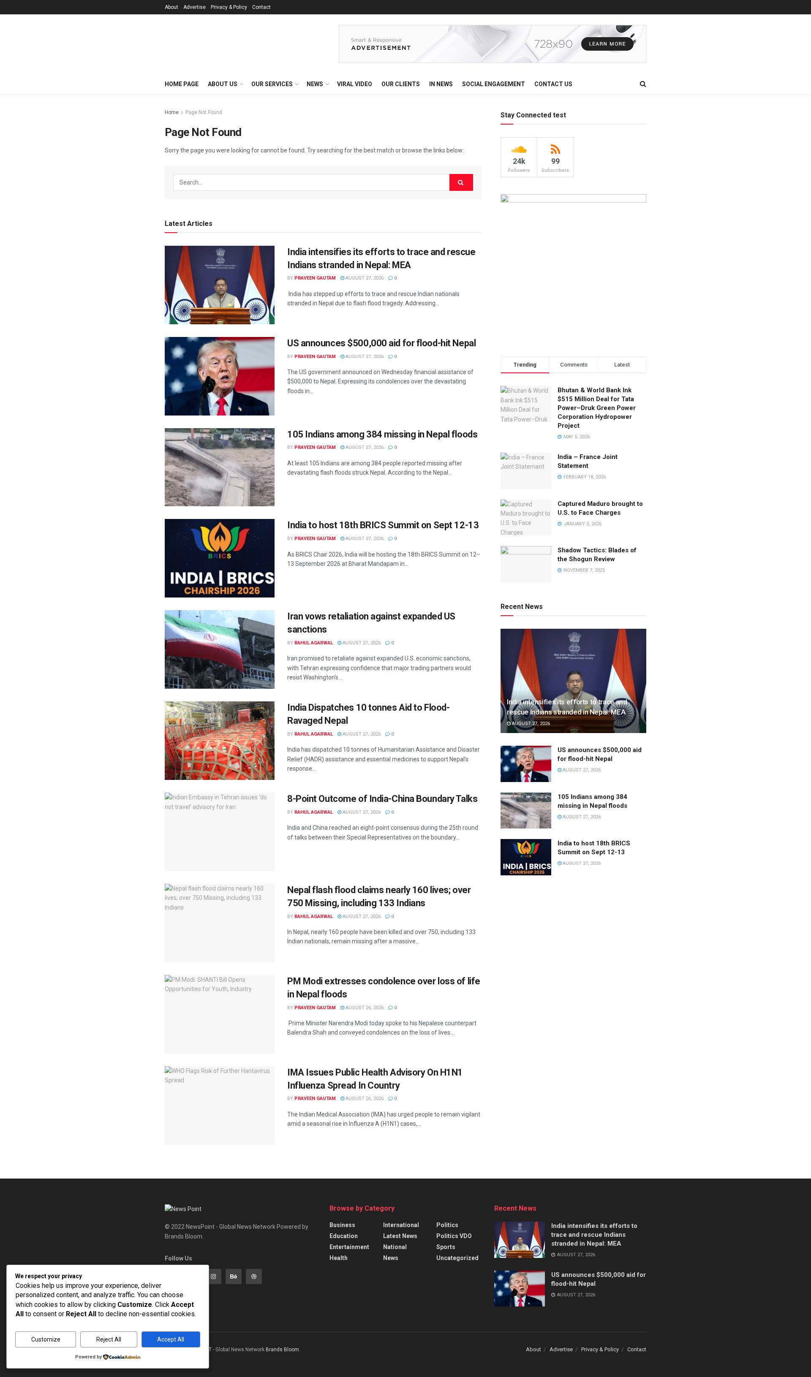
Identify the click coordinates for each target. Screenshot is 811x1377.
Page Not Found (203, 112)
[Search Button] (643, 84)
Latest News (400, 1236)
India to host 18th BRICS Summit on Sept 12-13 (383, 525)
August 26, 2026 (364, 1007)
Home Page (182, 84)
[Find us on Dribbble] (254, 1276)
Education (343, 1236)
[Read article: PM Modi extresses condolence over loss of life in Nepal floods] (220, 1014)
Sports (445, 1247)
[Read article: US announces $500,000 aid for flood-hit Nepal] (220, 376)
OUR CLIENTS (400, 84)
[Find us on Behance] (234, 1276)
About (171, 7)
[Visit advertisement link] (492, 44)
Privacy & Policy (229, 7)
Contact (261, 7)
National (395, 1247)
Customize (45, 1339)
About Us (222, 84)
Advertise (194, 7)
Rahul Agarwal (313, 643)
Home (172, 112)
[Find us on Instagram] (213, 1276)
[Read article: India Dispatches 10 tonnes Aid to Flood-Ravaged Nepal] (220, 740)
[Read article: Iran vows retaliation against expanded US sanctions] (220, 649)
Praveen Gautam (315, 278)
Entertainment (349, 1247)
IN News (441, 84)
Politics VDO (454, 1236)
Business (342, 1225)
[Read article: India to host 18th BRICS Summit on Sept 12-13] (220, 558)
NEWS (315, 84)
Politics (447, 1225)
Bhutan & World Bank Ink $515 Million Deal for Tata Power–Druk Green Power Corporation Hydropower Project (597, 407)
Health (338, 1258)
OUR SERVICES (272, 84)
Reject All (108, 1339)
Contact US (553, 84)
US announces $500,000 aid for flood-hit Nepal (381, 343)
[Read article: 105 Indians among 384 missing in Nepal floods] (220, 467)
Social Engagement (493, 84)
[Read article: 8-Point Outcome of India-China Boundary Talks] (220, 832)
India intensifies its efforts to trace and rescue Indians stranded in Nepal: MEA (594, 1234)
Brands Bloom (282, 1350)
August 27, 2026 (364, 278)
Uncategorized (457, 1258)
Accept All (170, 1339)
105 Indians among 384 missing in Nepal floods (382, 434)
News (390, 1258)
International (401, 1225)
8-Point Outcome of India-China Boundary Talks (382, 798)
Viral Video (354, 84)
